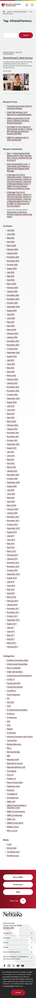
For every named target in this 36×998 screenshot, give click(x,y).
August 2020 (12, 486)
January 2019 (12, 559)
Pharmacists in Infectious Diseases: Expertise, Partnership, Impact (19, 214)
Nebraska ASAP (13, 759)
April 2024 (11, 326)
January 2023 (12, 383)
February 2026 (12, 249)
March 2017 (11, 643)
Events (5, 943)
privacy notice (9, 986)
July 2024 (10, 314)
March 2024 (11, 330)
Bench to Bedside (13, 668)
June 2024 (11, 318)
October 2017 (12, 616)
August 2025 (12, 268)
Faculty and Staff (13, 683)
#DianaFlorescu (9, 52)
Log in (9, 844)
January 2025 (12, 291)
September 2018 (13, 574)
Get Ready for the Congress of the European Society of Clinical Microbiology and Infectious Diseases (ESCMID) (19, 130)
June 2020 (11, 494)
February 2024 (12, 333)
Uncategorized (12, 798)
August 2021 (12, 448)
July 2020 (10, 490)
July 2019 (10, 536)
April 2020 (11, 501)
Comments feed (13, 852)
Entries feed (11, 848)
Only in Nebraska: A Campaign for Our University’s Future (15, 958)
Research (10, 790)
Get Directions (18, 884)
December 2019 (13, 517)
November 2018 (13, 566)
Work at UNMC (18, 877)
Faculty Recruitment (15, 687)
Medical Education (14, 744)
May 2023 (10, 368)
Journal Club (12, 740)
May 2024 (10, 322)
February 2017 (12, 647)
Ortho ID (10, 775)
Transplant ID (12, 794)
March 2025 (11, 284)
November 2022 (13, 391)
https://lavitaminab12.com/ (17, 164)
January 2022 (12, 429)
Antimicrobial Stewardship (17, 664)
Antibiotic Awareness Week (17, 660)
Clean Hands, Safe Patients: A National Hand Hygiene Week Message (18, 168)
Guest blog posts (13, 695)
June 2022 (11, 410)
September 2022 (13, 398)
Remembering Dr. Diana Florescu (18, 58)
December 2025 (13, 257)
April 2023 (11, 372)
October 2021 (12, 440)
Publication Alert (13, 786)
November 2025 (13, 261)
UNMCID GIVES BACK (15, 823)
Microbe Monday (13, 752)
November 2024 (13, 299)
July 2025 (10, 272)
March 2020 (11, 505)
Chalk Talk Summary (15, 672)
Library (5, 947)
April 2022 (11, 417)
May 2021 (10, 459)
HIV (8, 698)
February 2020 (12, 509)
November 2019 (13, 521)
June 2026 (11, 234)
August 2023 (12, 356)
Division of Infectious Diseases (17, 12)
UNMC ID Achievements (16, 811)
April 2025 (11, 280)
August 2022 (12, 402)
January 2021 (12, 471)
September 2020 (13, 482)
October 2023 (12, 349)
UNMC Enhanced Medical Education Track (16, 806)
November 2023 (13, 345)
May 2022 (10, 414)
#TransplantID (8, 53)
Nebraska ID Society (15, 763)
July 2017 (10, 628)
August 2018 (12, 578)
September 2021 (13, 444)
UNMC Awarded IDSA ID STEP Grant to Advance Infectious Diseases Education (18, 120)
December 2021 (13, 433)
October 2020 (12, 479)
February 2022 (12, 425)
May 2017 (10, 635)
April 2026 (11, 242)
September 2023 (13, 352)
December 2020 (13, 475)
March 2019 (11, 551)
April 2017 (11, 639)
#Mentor (18, 52)
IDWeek (10, 729)
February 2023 (12, 379)
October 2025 (12, 265)
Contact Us (7, 933)
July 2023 (10, 360)
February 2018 (12, 601)
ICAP (9, 706)
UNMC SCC (11, 819)
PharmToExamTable (15, 782)
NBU (8, 756)
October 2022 (12, 395)
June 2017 (11, 631)
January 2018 (12, 605)
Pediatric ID (11, 779)
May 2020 (10, 498)
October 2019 (12, 524)
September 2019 (13, 528)
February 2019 (12, 555)
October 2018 (12, 570)
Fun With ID (11, 691)
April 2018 (11, 593)
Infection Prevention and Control (20, 737)
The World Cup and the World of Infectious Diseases (19, 107)
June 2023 (11, 364)
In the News (11, 733)
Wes (8, 153)
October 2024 (12, 303)
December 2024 (13, 295)
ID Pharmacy (12, 717)
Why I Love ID (12, 831)
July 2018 (10, 582)
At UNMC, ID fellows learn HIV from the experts (18, 205)
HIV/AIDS (10, 702)
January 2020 (12, 513)
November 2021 (13, 436)
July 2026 (10, 230)
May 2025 (10, 276)
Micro (9, 748)
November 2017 (13, 612)
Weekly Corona (13, 827)
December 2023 (13, 341)
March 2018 (11, 597)
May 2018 (10, 589)
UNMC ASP (11, 802)
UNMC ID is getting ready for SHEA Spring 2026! (18, 138)
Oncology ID (11, 771)
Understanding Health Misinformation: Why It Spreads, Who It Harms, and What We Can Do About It (19, 156)
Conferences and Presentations (19, 676)
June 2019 (11, 540)
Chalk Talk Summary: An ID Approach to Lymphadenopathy (19, 113)
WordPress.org (13, 856)
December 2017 (13, 608)
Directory (6, 938)
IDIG (8, 721)
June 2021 (11, 456)
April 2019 (11, 547)
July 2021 (10, 452)
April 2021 (11, 463)
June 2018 (11, 586)
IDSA (9, 725)
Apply (18, 892)
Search (25, 35)
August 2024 (12, 310)
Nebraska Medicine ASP (16, 767)
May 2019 (10, 543)
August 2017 (12, 624)
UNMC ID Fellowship (14, 815)
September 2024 (13, 307)
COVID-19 (11, 679)
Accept (18, 992)
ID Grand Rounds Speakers (17, 710)
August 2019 (12, 532)
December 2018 (13, 563)
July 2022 (10, 406)
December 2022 (13, 387)
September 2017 (13, 620)
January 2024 (12, 337)
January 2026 (12, 253)
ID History (10, 714)
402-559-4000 (8, 928)
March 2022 (11, 421)
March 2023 (11, 375)
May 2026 (10, 238)
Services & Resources (11, 952)
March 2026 (11, 245)
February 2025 (12, 288)
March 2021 (11, 467)
